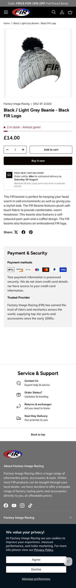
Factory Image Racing (17, 103)
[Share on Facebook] (23, 232)
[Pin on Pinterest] (30, 232)
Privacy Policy (43, 550)
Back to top (38, 434)
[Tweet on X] (16, 232)
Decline (36, 569)
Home (7, 23)
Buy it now (38, 160)
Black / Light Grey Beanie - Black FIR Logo (34, 23)
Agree (36, 559)
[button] (70, 12)
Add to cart (51, 149)
